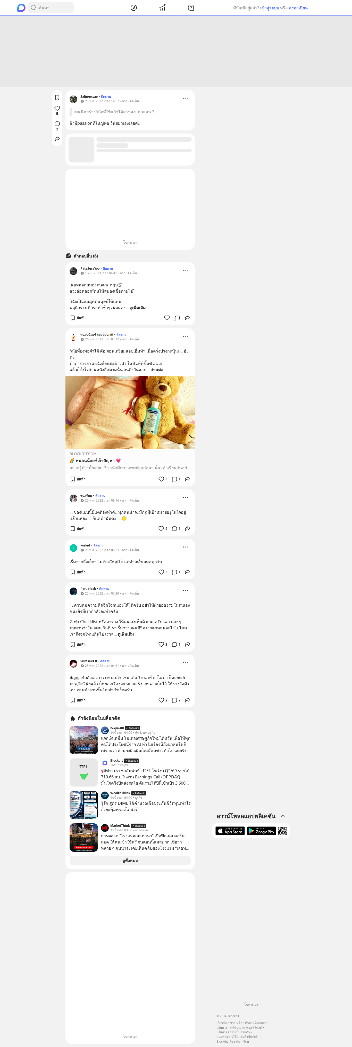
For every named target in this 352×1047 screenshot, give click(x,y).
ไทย (246, 1041)
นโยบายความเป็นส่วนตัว (233, 1032)
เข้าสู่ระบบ (269, 8)
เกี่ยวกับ (221, 1023)
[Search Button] (33, 8)
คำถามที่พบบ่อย (255, 1023)
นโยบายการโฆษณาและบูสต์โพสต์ (239, 1027)
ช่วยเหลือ (236, 1023)
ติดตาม (106, 96)
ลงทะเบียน (298, 8)
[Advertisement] (176, 51)
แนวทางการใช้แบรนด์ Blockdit (237, 1037)
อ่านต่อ (156, 369)
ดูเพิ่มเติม (138, 307)
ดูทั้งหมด (130, 860)
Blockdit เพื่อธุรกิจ (228, 1041)
